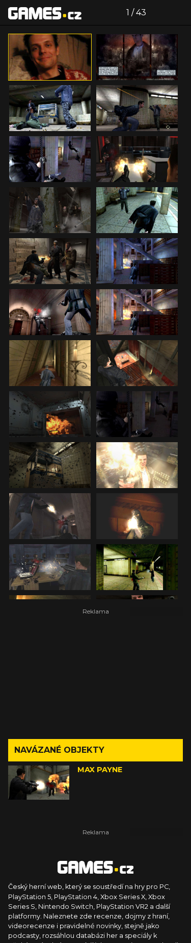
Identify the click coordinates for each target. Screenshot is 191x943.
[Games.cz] (44, 13)
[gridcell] (50, 57)
